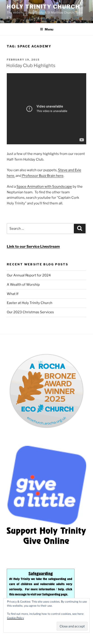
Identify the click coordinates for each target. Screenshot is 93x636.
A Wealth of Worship (23, 285)
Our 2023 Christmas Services (30, 312)
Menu (49, 29)
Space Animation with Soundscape (44, 187)
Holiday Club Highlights (30, 65)
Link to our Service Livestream (33, 246)
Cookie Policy (15, 618)
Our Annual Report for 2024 (29, 275)
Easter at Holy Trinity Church (29, 303)
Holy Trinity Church (43, 6)
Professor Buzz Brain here (42, 176)
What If (13, 294)
